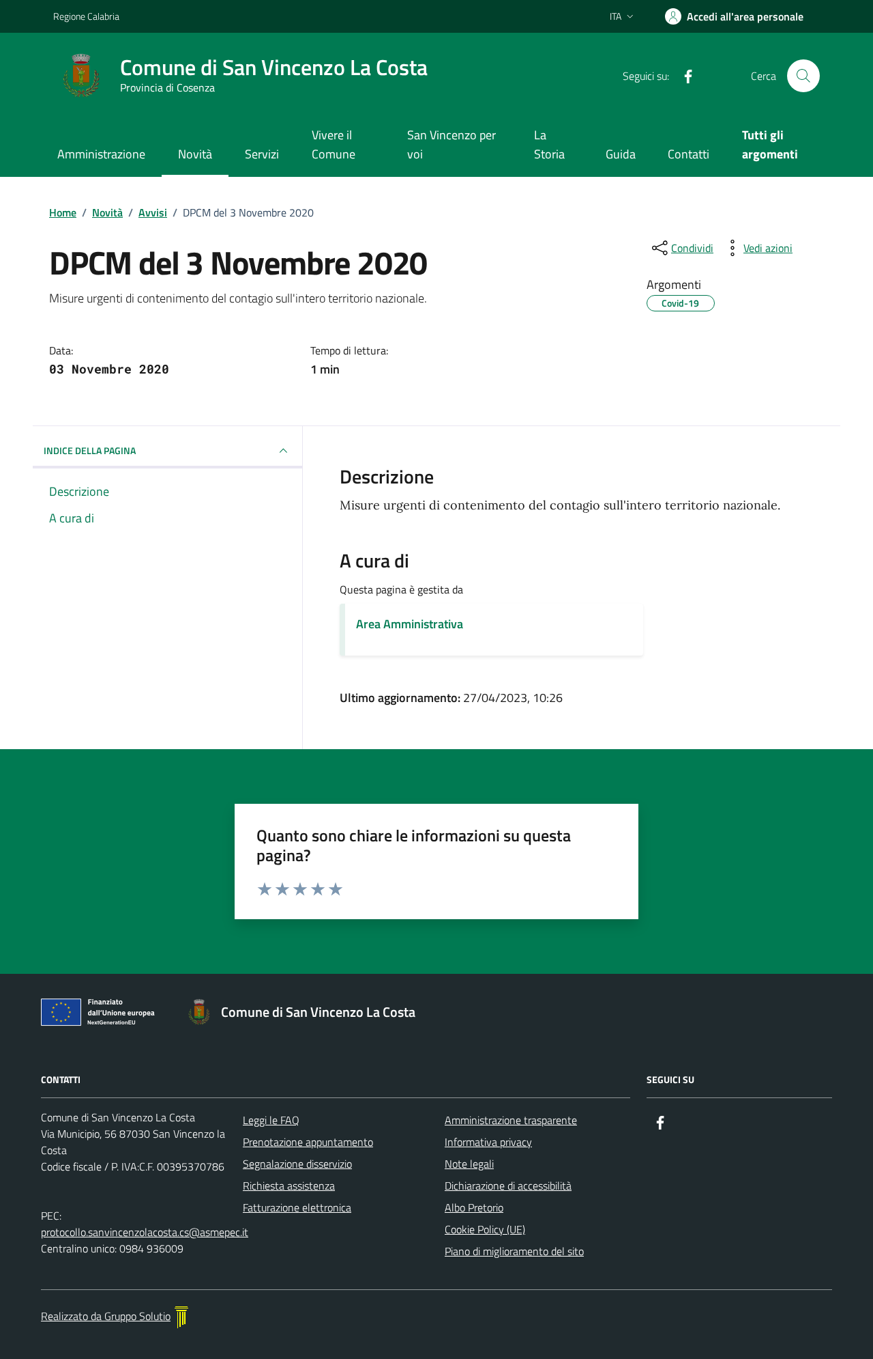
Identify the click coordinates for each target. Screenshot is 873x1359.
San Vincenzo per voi (451, 144)
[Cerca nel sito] (803, 75)
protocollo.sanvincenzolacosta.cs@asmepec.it (144, 1232)
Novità (195, 154)
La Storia (549, 144)
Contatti (688, 154)
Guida (621, 154)
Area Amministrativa (409, 624)
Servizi (262, 154)
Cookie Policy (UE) (485, 1229)
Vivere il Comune (333, 144)
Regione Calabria (86, 16)
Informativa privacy (488, 1142)
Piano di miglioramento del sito (514, 1251)
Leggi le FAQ (271, 1120)
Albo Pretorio (474, 1207)
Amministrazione (101, 154)
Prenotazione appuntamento (308, 1142)
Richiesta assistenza (289, 1185)
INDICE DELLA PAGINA (90, 450)
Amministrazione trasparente (511, 1120)
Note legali (469, 1163)
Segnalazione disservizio (297, 1163)
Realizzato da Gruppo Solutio (106, 1316)
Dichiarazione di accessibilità (508, 1185)
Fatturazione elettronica (297, 1207)
